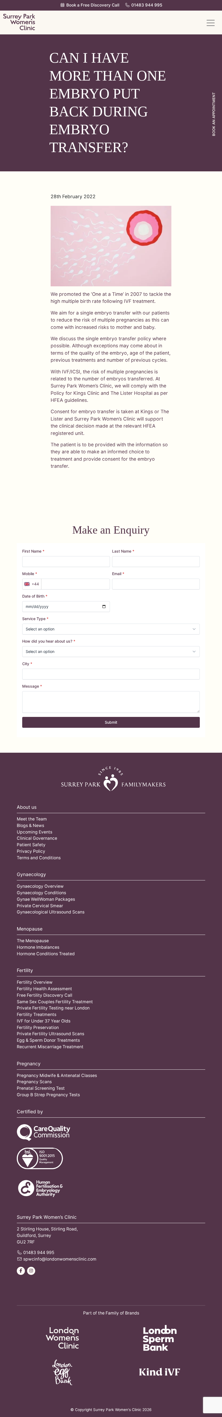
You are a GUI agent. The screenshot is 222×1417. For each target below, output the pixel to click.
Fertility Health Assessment (44, 988)
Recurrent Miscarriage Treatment (50, 1046)
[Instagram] (31, 1271)
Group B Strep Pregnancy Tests (48, 1094)
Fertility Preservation (38, 1027)
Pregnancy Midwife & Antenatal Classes (57, 1075)
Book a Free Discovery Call (92, 5)
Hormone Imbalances (38, 947)
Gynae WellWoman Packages (46, 899)
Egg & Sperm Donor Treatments (48, 1040)
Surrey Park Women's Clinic (117, 1410)
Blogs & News (30, 825)
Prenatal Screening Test (41, 1088)
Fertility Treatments (36, 1014)
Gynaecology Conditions (41, 892)
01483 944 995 (146, 5)
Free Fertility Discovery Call (44, 995)
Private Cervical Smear (40, 905)
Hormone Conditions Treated (46, 953)
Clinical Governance (37, 838)
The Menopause (33, 940)
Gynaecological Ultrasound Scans (50, 912)
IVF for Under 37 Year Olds (43, 1021)
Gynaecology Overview (40, 886)
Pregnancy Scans (34, 1081)
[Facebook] (21, 1271)
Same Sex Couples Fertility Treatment (55, 1001)
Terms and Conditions (39, 857)
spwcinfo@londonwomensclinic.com (59, 1259)
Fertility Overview (35, 982)
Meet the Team (32, 819)
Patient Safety (31, 844)
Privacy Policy (31, 851)
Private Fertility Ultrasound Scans (50, 1033)
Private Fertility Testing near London (53, 1008)
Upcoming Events (34, 832)
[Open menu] (211, 22)
